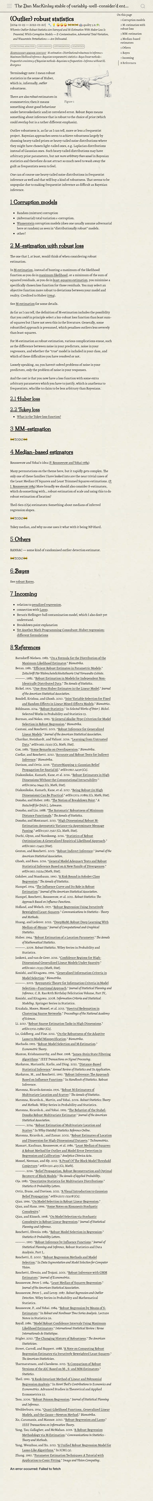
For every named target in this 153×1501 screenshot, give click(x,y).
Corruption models (133, 20)
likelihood (44, 46)
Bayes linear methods (89, 57)
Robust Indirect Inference (75, 851)
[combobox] (143, 6)
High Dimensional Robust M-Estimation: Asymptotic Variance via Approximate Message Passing (63, 825)
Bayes (125, 53)
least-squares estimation (70, 280)
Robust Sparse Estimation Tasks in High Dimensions (64, 1023)
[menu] (9, 6)
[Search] (143, 6)
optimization (61, 46)
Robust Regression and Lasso (85, 1419)
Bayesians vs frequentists (69, 61)
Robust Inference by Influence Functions (63, 1242)
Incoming (127, 58)
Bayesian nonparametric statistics (60, 57)
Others (126, 48)
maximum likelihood (53, 275)
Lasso (43, 609)
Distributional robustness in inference (82, 53)
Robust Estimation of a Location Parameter (64, 937)
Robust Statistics (52, 708)
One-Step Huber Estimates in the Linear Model (66, 688)
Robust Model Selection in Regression (76, 1232)
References (128, 63)
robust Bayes (25, 581)
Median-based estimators (130, 41)
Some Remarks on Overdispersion (54, 749)
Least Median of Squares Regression (76, 1282)
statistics (78, 46)
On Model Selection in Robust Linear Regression (65, 1201)
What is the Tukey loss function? (39, 416)
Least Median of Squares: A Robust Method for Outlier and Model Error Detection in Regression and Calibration (66, 1150)
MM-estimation (131, 34)
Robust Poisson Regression (51, 1399)
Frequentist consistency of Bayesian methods (32, 61)
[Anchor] (108, 74)
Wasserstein (25, 223)
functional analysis (22, 46)
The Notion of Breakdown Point (73, 800)
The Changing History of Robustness (60, 1338)
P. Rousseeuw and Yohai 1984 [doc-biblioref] (69, 462)
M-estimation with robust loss (133, 27)
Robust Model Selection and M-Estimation (66, 1044)
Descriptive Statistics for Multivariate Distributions (66, 1181)
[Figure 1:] (88, 84)
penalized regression (46, 604)
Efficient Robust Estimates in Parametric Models (67, 668)
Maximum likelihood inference (25, 57)
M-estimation (55, 53)
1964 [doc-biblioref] (51, 295)
